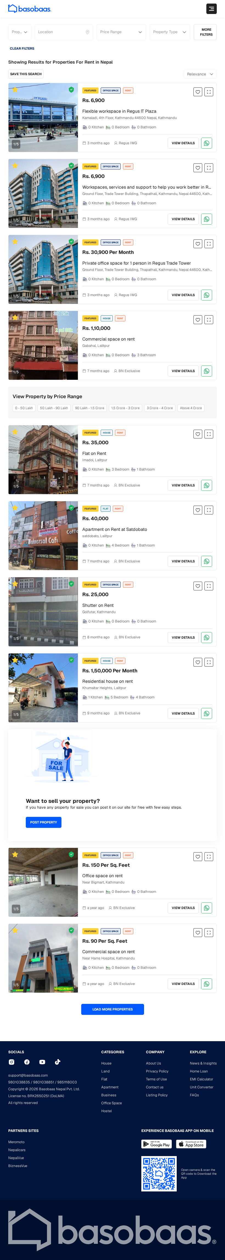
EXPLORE (198, 1052)
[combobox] (38, 32)
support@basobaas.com (28, 1075)
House (106, 1063)
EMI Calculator (201, 1079)
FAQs (194, 1095)
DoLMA (57, 1096)
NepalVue (16, 1158)
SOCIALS (16, 1052)
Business (108, 1095)
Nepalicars (17, 1150)
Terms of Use (156, 1079)
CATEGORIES (112, 1052)
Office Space (111, 1103)
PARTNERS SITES (23, 1130)
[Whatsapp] (206, 143)
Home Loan (199, 1071)
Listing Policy (157, 1095)
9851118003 (67, 1082)
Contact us (155, 1087)
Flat (104, 1079)
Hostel (106, 1111)
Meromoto (16, 1142)
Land (105, 1071)
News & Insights (203, 1063)
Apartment (110, 1087)
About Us (153, 1063)
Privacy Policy (157, 1071)
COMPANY (155, 1052)
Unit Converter (201, 1087)
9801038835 (19, 1082)
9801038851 (43, 1082)
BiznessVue (17, 1165)
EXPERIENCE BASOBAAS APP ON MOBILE (177, 1130)
